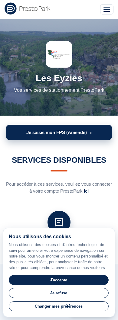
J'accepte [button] (58, 280)
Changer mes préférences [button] (59, 306)
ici (86, 191)
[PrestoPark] (28, 8)
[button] (59, 132)
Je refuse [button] (58, 293)
